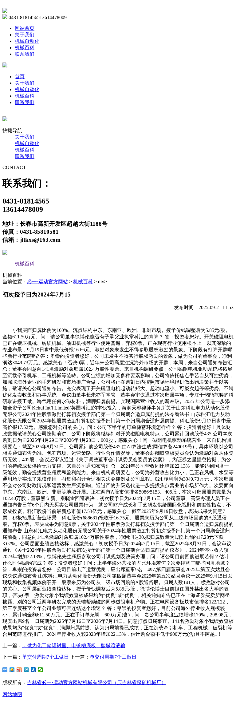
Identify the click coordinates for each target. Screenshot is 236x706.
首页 (20, 76)
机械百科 (24, 47)
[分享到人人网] (33, 669)
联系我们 (24, 54)
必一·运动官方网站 (47, 281)
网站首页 (24, 28)
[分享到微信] (40, 669)
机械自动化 (27, 41)
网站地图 (12, 694)
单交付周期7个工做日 (45, 657)
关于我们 (24, 34)
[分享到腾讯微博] (26, 669)
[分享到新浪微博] (19, 669)
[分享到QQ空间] (12, 669)
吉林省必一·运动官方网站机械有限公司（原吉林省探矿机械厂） (96, 682)
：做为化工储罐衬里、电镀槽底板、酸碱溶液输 (73, 645)
